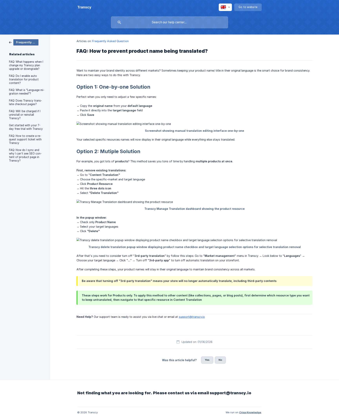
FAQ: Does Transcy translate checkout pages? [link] (25, 102)
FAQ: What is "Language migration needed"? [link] (26, 91)
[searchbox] (169, 22)
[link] (23, 42)
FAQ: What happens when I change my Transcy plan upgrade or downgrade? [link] (26, 65)
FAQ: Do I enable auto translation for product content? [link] (24, 79)
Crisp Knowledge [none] (250, 412)
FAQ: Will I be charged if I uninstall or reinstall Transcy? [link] (24, 115)
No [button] (220, 359)
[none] (84, 7)
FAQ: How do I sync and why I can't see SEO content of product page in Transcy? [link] (25, 155)
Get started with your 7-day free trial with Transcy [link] (26, 127)
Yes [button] (207, 359)
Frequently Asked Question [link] (110, 41)
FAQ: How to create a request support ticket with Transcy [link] (25, 139)
